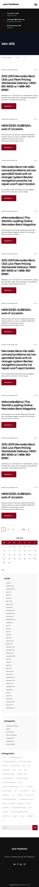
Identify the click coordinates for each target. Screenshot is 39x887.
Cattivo (25, 770)
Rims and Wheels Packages (19, 807)
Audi (23, 765)
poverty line (5, 807)
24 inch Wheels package (24, 761)
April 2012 (9, 696)
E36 (22, 786)
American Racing (15, 765)
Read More (8, 106)
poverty (28, 803)
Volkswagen (30, 816)
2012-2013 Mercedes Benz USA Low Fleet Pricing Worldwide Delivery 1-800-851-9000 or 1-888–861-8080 (19, 83)
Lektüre (36, 70)
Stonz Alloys (5, 812)
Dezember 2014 (10, 610)
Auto (29, 765)
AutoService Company (12, 726)
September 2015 (10, 589)
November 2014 (10, 613)
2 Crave (4, 757)
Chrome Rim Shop (22, 774)
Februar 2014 (9, 641)
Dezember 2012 (10, 677)
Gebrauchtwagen (6, 791)
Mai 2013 (8, 662)
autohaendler (6, 770)
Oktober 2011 (10, 705)
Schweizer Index (25, 885)
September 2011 (10, 708)
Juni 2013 (8, 659)
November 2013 (10, 650)
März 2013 (9, 668)
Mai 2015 (8, 595)
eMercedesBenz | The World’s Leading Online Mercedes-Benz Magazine (18, 221)
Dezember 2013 (10, 647)
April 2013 (9, 665)
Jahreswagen (5, 795)
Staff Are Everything (11, 735)
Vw (3, 820)
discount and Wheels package (10, 786)
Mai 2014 (8, 632)
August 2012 (9, 689)
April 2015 (9, 598)
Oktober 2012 (10, 683)
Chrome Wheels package (8, 782)
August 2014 (9, 622)
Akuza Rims (5, 765)
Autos (14, 770)
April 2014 (9, 635)
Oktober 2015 (10, 586)
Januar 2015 (9, 607)
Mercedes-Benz (29, 795)
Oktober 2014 (10, 616)
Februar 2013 (9, 671)
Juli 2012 (8, 692)
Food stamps (29, 786)
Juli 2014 (8, 625)
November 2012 (10, 680)
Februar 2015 (9, 604)
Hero (15, 791)
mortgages (12, 803)
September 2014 (10, 619)
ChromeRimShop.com (8, 778)
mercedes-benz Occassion (26, 799)
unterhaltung (5, 816)
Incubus (34, 791)
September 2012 (10, 686)
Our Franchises (10, 732)
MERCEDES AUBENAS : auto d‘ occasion (16, 127)
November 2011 (10, 702)
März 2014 (9, 638)
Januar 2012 (9, 699)
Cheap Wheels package (8, 774)
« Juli (2, 570)
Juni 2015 (8, 592)
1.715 (23, 529)
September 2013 (10, 656)
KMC (13, 795)
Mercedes (19, 795)
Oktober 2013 (10, 653)
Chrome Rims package (22, 778)
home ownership (24, 791)
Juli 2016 (8, 583)
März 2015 (9, 601)
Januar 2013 (9, 674)
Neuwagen (20, 803)
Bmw (19, 770)
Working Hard (10, 741)
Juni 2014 (8, 628)
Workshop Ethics (10, 744)
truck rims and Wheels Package (20, 812)
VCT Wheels (15, 816)
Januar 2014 (9, 644)
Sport (29, 807)
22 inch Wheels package (8, 761)
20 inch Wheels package (15, 757)
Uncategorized (10, 738)
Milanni (4, 803)
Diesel (19, 782)
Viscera (22, 816)
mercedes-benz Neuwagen (9, 799)
